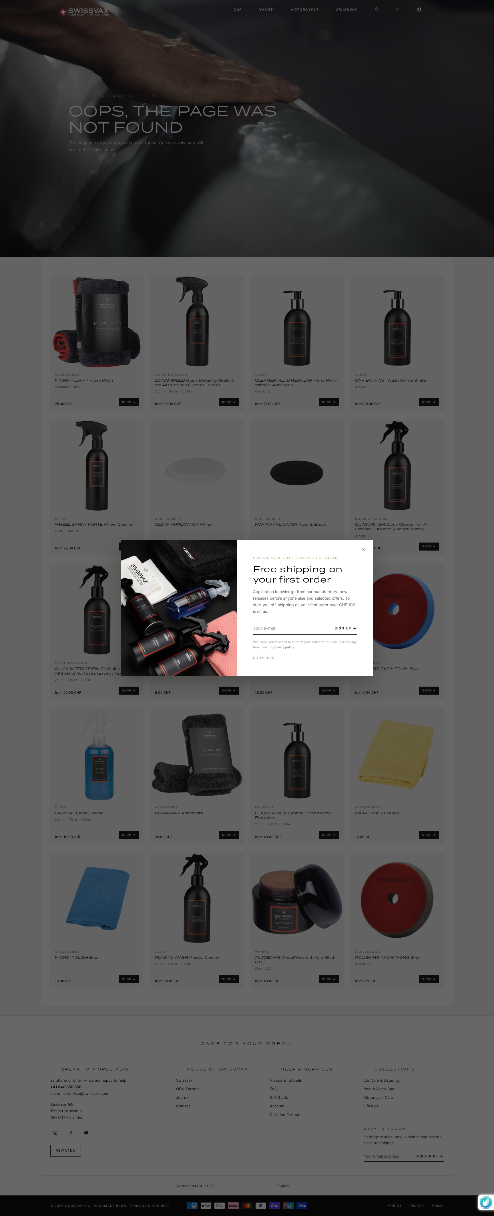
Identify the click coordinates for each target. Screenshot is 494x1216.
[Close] (363, 549)
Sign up (343, 628)
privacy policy (283, 647)
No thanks (263, 658)
